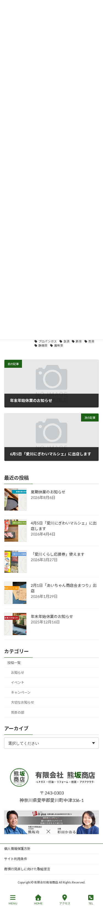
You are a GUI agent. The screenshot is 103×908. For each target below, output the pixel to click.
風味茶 (58, 345)
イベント (17, 683)
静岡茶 (43, 345)
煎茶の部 (17, 712)
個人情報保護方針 (17, 849)
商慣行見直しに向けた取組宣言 (27, 869)
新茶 (79, 341)
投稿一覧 (14, 663)
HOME (38, 903)
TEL (91, 903)
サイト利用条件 (15, 859)
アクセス (64, 903)
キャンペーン (20, 693)
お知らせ (17, 673)
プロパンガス (47, 341)
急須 (66, 341)
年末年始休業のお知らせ (52, 616)
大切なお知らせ (22, 703)
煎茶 (91, 341)
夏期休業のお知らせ (48, 492)
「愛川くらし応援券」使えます (58, 554)
